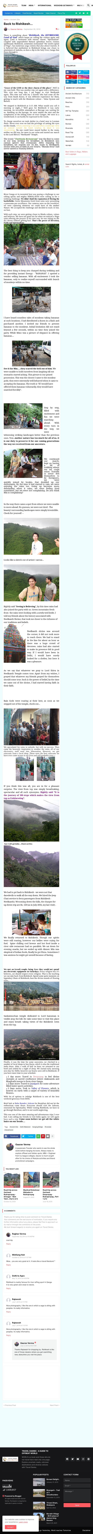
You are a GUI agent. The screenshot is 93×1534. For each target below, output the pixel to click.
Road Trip (77, 132)
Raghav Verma (19, 1234)
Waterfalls (77, 141)
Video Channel (51, 13)
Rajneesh (16, 1299)
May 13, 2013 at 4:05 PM (20, 1278)
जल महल (77, 145)
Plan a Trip (61, 13)
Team (23, 5)
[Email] (48, 1136)
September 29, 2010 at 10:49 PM (23, 1236)
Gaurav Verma (22, 1144)
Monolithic (77, 119)
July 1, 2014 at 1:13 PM (20, 1325)
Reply (8, 1244)
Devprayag (38, 1076)
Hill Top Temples (77, 111)
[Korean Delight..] (39, 1482)
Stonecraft (77, 137)
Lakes (77, 115)
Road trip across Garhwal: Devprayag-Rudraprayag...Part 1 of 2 (50, 1194)
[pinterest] (87, 13)
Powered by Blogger (13, 1496)
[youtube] (84, 13)
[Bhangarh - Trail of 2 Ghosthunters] (39, 1493)
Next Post (54, 1405)
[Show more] (52, 1136)
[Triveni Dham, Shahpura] (39, 1506)
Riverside (48, 1127)
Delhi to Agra (18, 1276)
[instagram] (83, 1459)
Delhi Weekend (25, 1127)
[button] (83, 5)
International (44, 5)
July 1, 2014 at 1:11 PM (19, 1302)
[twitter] (80, 13)
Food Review (27, 13)
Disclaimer (86, 1530)
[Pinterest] (43, 1136)
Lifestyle (17, 13)
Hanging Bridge (37, 1127)
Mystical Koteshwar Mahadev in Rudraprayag (31, 1192)
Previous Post (10, 1405)
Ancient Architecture (77, 94)
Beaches (77, 102)
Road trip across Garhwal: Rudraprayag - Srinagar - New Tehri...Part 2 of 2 (11, 1194)
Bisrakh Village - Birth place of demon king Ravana (52, 1517)
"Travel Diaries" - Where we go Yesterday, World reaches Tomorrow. (44, 1530)
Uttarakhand (8, 1130)
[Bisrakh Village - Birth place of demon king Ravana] (39, 1517)
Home (6, 19)
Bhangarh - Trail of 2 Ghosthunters (53, 1492)
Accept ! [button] (10, 1527)
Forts (77, 107)
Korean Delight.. (53, 1479)
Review (77, 124)
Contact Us (8, 13)
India (31, 5)
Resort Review (38, 13)
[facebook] (76, 13)
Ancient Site (15, 19)
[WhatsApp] (38, 1136)
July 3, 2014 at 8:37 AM (28, 1346)
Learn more (23, 1522)
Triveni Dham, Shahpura (52, 1504)
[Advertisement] (46, 1427)
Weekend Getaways (63, 5)
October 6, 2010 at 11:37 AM (21, 1257)
